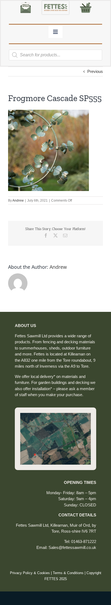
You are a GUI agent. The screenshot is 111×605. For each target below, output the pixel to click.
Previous (95, 71)
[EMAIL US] (25, 3)
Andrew (18, 200)
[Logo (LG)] (55, 3)
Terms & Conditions (68, 573)
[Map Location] (55, 415)
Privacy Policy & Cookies (30, 573)
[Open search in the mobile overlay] (55, 55)
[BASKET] (85, 3)
